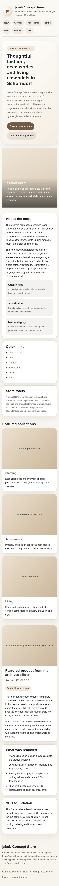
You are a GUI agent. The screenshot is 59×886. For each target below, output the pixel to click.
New (6, 23)
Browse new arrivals (21, 126)
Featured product (19, 877)
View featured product (22, 135)
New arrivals (14, 352)
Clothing (18, 23)
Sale (29, 30)
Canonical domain (11, 871)
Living (48, 23)
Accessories (33, 23)
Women (17, 30)
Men (6, 30)
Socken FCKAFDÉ (17, 680)
